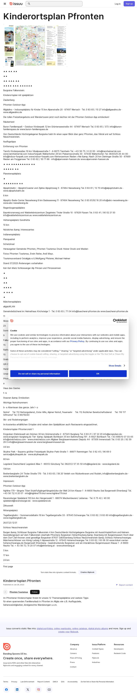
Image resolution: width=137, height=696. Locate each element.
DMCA (55, 682)
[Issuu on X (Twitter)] (28, 689)
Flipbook (95, 658)
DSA (62, 682)
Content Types (98, 649)
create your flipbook (68, 631)
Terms (5, 682)
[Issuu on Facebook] (6, 689)
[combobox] (56, 3)
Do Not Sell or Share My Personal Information (97, 682)
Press (72, 662)
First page (8, 566)
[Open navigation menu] (4, 3)
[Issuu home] (16, 3)
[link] (118, 3)
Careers (73, 653)
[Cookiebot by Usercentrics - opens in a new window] (115, 321)
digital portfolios (45, 628)
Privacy (14, 682)
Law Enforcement (27, 682)
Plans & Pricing (76, 658)
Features (95, 653)
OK (97, 374)
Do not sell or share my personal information (39, 374)
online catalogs (79, 628)
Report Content (43, 682)
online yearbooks (62, 628)
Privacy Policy (77, 341)
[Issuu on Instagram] (38, 689)
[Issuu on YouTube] (49, 689)
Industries (96, 662)
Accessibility (73, 682)
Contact (73, 667)
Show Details (115, 365)
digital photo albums (98, 628)
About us (73, 649)
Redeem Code (120, 653)
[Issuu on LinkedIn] (17, 689)
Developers (118, 649)
